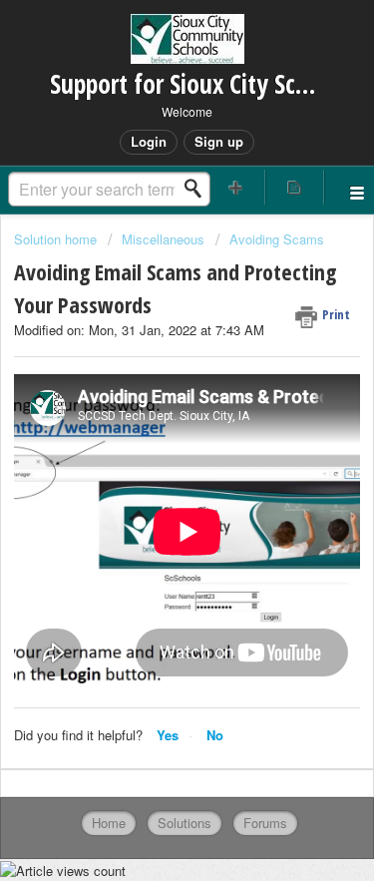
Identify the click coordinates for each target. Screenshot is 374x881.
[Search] (198, 189)
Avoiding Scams (276, 238)
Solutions (184, 822)
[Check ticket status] (294, 187)
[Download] (151, 423)
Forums (265, 822)
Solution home (57, 238)
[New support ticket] (236, 187)
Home (109, 822)
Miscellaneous (163, 238)
